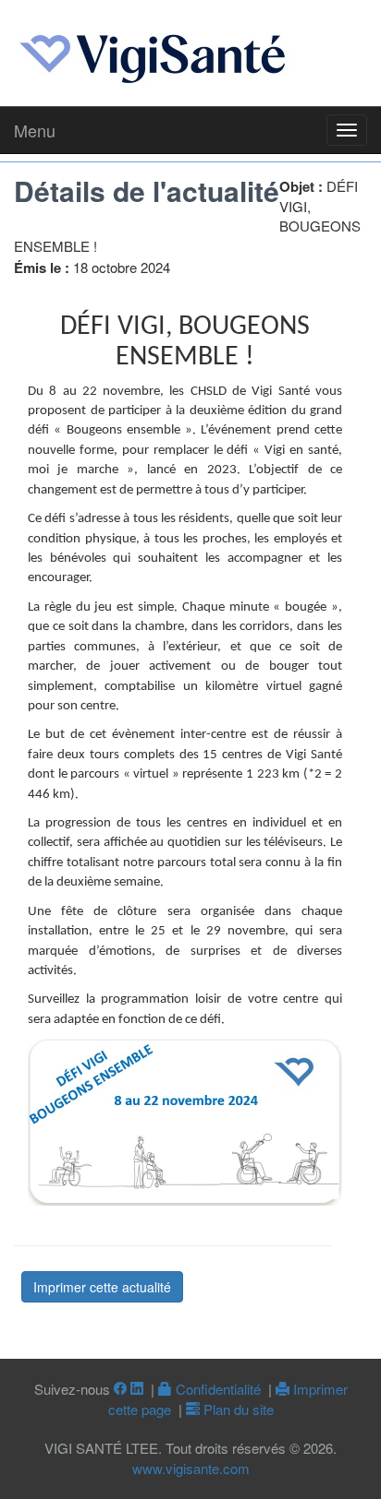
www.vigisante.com (191, 1468)
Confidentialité (216, 1388)
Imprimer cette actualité (102, 1287)
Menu (34, 130)
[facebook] (120, 1388)
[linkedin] (136, 1388)
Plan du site (237, 1409)
